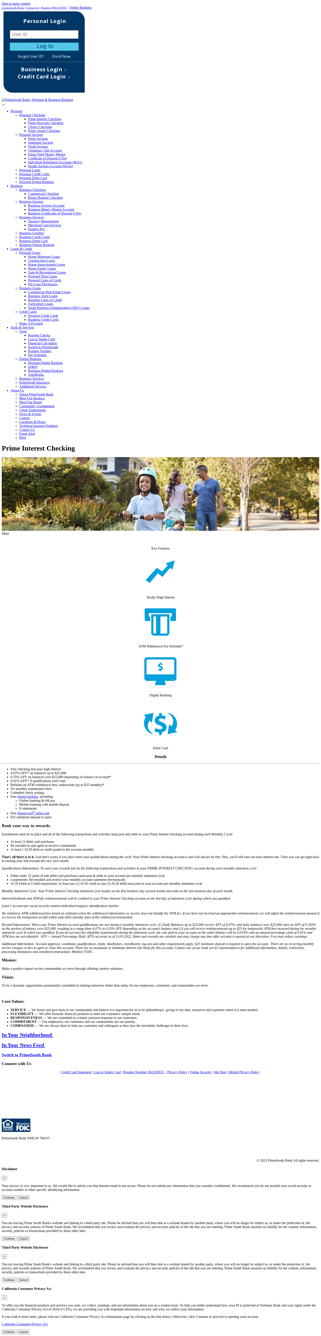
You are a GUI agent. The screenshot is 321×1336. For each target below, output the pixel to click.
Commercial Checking (43, 194)
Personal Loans (29, 170)
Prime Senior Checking (44, 131)
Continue (9, 1197)
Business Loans (30, 288)
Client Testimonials (32, 410)
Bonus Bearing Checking (45, 198)
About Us (17, 390)
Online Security (200, 1072)
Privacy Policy (177, 1072)
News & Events (30, 414)
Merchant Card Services (44, 225)
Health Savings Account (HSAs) (50, 166)
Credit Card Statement (76, 1072)
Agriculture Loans (40, 304)
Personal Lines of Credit (44, 280)
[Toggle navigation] (3, 105)
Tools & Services (22, 327)
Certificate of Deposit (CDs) (47, 158)
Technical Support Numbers (38, 426)
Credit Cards (28, 312)
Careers (24, 418)
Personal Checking (32, 115)
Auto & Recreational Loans (47, 272)
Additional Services (32, 386)
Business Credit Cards (34, 237)
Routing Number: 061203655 (144, 1072)
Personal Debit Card (33, 178)
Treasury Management (43, 221)
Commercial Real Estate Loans (49, 292)
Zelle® (33, 367)
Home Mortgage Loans (44, 257)
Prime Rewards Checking (45, 123)
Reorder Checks (39, 335)
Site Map (220, 1072)
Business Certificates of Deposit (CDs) (54, 213)
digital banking (27, 796)
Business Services (31, 217)
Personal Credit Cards (34, 174)
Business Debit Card (33, 241)
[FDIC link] (22, 1131)
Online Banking (80, 7)
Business (16, 186)
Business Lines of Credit (45, 300)
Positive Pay (36, 229)
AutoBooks (36, 375)
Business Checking (32, 190)
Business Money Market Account (51, 209)
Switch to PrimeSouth (43, 347)
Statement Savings (40, 142)
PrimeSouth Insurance (34, 382)
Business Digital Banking (36, 245)
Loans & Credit (21, 249)
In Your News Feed (23, 1045)
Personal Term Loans (42, 276)
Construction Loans (41, 260)
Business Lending (31, 233)
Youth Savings (38, 146)
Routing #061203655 (54, 7)
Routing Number (39, 351)
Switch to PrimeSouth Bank (27, 1055)
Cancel (23, 1197)
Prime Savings (38, 139)
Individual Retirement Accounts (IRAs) (55, 162)
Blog (22, 437)
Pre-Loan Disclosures (43, 284)
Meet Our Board (30, 402)
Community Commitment (36, 406)
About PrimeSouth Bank (36, 394)
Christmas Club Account (45, 150)
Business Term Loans (43, 296)
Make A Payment (31, 323)
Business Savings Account (46, 205)
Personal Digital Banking (36, 182)
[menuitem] (164, 146)
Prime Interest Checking (44, 119)
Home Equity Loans (42, 268)
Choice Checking (40, 127)
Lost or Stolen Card (41, 339)
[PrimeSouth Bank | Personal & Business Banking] (37, 100)
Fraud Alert (27, 434)
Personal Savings (31, 135)
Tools (23, 331)
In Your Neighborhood (27, 1035)
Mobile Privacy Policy (244, 1072)
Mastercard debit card (33, 813)
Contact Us (32, 7)
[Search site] (160, 54)
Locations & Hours (13, 7)
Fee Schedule (37, 355)
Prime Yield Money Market (47, 154)
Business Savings (31, 201)
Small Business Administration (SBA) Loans (59, 308)
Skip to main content (16, 3)
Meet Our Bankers (32, 398)
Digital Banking (30, 359)
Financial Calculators (42, 343)
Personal (16, 111)
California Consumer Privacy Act (25, 1324)
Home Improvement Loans (46, 264)
